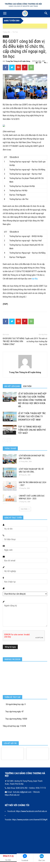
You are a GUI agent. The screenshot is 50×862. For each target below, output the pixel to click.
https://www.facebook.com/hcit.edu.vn (31, 811)
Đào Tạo (6, 420)
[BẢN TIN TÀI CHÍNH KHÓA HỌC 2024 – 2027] (10, 486)
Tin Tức (15, 32)
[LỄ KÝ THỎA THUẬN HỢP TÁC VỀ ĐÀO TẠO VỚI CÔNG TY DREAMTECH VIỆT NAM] (10, 416)
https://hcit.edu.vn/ (12, 795)
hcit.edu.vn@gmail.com (22, 792)
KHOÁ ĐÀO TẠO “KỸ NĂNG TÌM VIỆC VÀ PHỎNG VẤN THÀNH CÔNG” (13, 341)
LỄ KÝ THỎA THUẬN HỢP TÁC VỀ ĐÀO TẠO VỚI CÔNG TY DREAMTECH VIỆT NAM (32, 416)
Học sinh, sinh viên (8, 432)
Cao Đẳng (6, 400)
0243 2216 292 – (22, 788)
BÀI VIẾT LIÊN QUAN (12, 386)
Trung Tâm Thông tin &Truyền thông (18, 61)
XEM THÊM (27, 386)
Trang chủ (6, 32)
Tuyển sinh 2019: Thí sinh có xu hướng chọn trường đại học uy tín (36, 341)
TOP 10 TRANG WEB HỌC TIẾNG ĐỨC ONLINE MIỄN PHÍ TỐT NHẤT (32, 429)
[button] (46, 13)
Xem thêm (24, 509)
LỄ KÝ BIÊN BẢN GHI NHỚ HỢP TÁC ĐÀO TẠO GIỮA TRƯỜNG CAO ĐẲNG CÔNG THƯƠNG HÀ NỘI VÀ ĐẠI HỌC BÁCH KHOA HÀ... (32, 400)
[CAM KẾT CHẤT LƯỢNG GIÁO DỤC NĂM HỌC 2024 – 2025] (10, 499)
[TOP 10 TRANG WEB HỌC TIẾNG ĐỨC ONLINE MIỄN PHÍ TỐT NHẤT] (10, 430)
